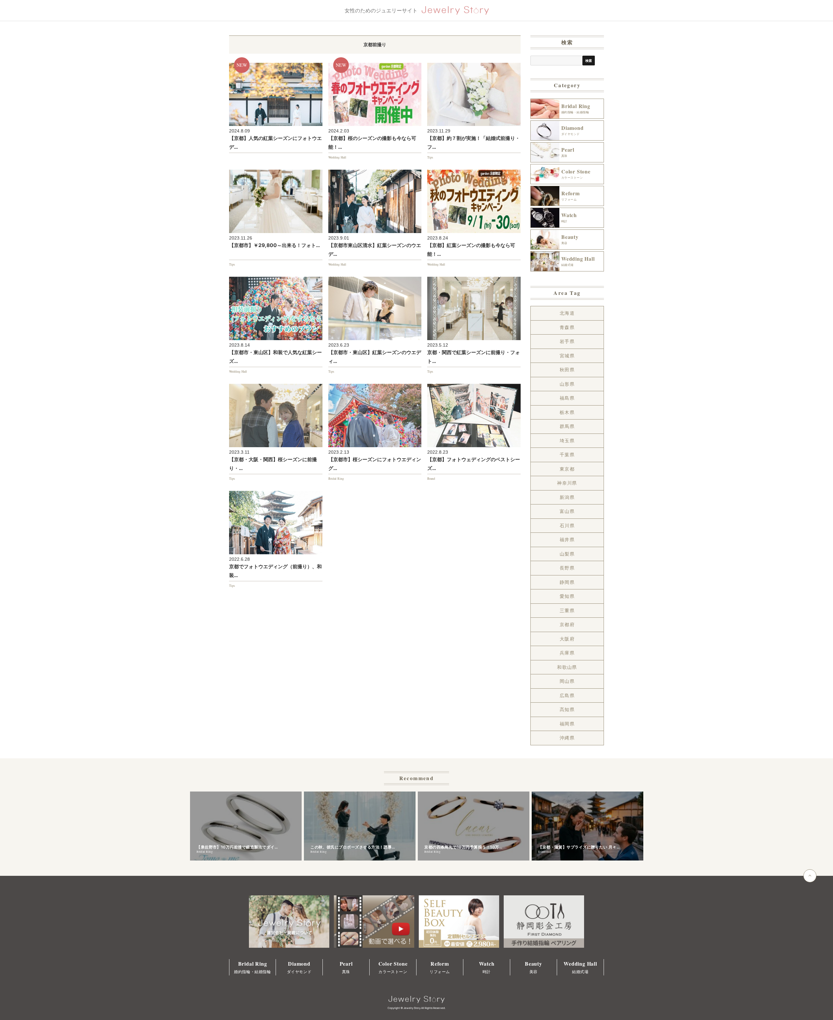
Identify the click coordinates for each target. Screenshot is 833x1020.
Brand (431, 478)
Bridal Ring (336, 478)
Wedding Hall (337, 157)
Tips (430, 157)
